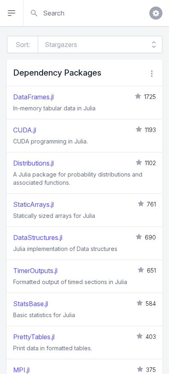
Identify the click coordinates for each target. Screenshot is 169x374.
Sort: (23, 44)
